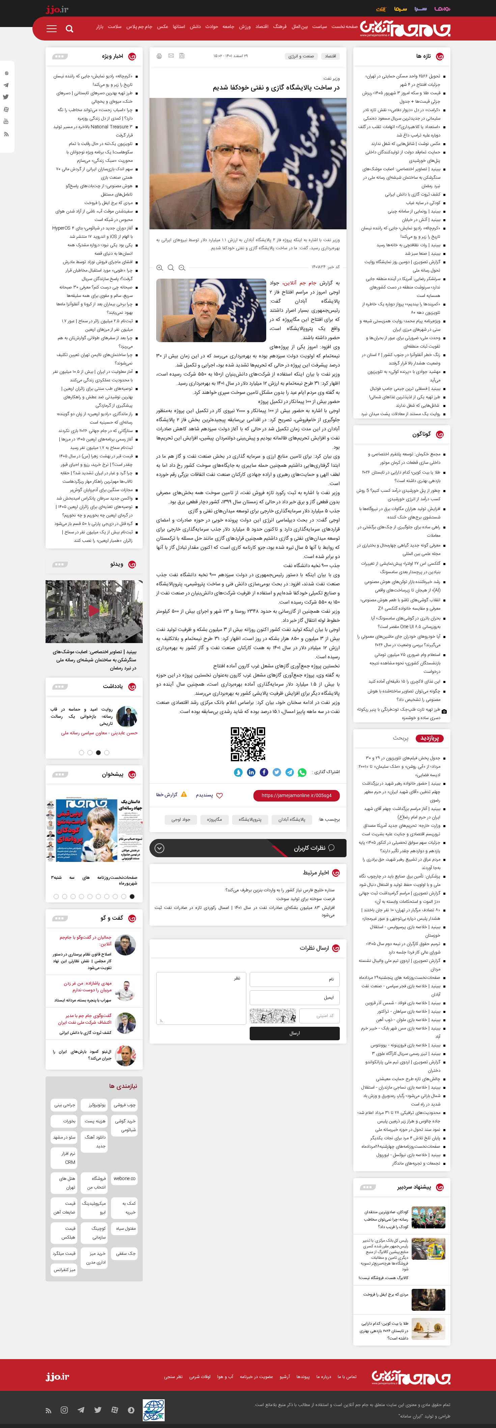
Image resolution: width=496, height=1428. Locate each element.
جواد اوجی (180, 819)
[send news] (171, 56)
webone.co (125, 1178)
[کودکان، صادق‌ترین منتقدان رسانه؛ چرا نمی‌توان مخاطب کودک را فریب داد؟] (426, 1218)
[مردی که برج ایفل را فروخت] (426, 1300)
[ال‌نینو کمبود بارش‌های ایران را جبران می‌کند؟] (125, 1055)
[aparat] (6, 111)
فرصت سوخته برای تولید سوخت (305, 899)
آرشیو (285, 1377)
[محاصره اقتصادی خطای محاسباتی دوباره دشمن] (58, 717)
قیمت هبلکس (68, 1233)
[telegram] (6, 87)
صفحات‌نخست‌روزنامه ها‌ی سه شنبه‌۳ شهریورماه (94, 880)
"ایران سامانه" (410, 1416)
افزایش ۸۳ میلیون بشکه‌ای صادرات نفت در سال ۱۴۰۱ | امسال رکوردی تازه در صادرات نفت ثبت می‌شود (245, 911)
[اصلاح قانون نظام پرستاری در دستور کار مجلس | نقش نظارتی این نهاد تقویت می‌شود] (125, 952)
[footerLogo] (411, 1377)
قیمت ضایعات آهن (64, 1208)
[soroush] (238, 772)
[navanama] (442, 10)
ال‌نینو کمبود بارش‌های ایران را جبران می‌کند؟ (82, 1055)
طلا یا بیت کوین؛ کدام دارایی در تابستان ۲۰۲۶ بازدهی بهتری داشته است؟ (384, 1331)
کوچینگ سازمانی (98, 1233)
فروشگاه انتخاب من (96, 1183)
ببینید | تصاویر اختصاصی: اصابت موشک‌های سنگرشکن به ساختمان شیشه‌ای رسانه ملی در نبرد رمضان (94, 660)
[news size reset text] (170, 268)
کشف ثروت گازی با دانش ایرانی (85, 1032)
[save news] (182, 56)
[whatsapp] (302, 772)
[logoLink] (405, 29)
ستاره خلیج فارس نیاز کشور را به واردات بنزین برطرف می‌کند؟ (280, 890)
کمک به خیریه (129, 1208)
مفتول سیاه (126, 1228)
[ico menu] (53, 28)
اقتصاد (330, 56)
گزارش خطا (166, 795)
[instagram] (6, 75)
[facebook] (264, 772)
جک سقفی (126, 1253)
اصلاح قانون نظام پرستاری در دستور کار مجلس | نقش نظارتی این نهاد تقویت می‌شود (82, 961)
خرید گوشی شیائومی (125, 1126)
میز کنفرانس (64, 1270)
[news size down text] (182, 268)
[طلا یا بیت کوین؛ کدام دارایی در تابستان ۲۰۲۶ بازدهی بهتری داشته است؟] (426, 1330)
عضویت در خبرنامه (256, 1377)
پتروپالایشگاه (250, 819)
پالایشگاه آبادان (291, 819)
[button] (107, 752)
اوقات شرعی (200, 1377)
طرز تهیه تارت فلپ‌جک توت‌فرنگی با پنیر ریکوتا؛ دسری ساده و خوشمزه (398, 714)
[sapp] (6, 123)
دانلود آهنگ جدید (95, 1142)
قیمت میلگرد (64, 1253)
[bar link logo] (57, 11)
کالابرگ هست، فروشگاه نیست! (383, 1278)
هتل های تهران (67, 1183)
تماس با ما (347, 1377)
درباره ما (323, 1377)
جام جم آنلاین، (299, 283)
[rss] (6, 135)
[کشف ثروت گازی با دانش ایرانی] (125, 1024)
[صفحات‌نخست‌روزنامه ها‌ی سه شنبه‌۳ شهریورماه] (94, 829)
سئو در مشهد (64, 1137)
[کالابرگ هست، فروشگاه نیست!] (426, 1260)
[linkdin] (251, 772)
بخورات (69, 1121)
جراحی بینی (64, 1105)
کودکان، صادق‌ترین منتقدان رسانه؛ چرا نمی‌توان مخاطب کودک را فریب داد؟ (386, 1219)
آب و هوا (225, 1377)
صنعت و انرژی (301, 56)
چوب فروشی (125, 1105)
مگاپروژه (214, 819)
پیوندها (303, 1377)
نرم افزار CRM (68, 1158)
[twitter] (6, 99)
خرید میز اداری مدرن (95, 1258)
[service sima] (400, 10)
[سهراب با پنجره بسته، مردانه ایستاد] (125, 992)
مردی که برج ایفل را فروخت (385, 1294)
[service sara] (421, 10)
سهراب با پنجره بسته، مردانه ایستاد (82, 1000)
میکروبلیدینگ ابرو (94, 1208)
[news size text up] (159, 268)
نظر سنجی (173, 1377)
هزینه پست (95, 1121)
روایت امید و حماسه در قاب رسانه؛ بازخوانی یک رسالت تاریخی (110, 716)
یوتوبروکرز (97, 1105)
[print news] (159, 57)
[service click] (381, 10)
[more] (368, 1187)
